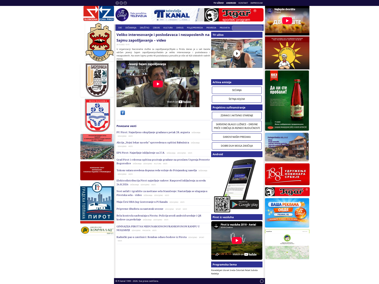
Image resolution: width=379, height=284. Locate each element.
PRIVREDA (211, 27)
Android (231, 2)
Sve (120, 27)
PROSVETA (225, 27)
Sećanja (237, 90)
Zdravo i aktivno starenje (237, 115)
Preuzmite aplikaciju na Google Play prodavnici (236, 185)
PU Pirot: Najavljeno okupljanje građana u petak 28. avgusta (153, 132)
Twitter (121, 3)
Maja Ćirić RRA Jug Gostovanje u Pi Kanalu (142, 201)
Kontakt (243, 2)
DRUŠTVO (144, 27)
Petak (248, 270)
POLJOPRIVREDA (195, 27)
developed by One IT (262, 281)
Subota (254, 270)
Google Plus (125, 3)
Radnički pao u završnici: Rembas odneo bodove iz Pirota (152, 237)
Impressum (256, 2)
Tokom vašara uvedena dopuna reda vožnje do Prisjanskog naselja (157, 170)
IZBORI (156, 27)
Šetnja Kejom (237, 99)
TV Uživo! (218, 2)
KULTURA (168, 27)
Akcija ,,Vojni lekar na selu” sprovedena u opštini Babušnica (153, 142)
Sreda (233, 270)
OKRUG (179, 27)
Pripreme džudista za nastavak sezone (140, 208)
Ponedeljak (217, 270)
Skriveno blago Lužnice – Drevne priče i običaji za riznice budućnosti (237, 126)
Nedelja (215, 273)
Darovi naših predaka (237, 137)
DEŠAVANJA (130, 27)
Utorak (226, 270)
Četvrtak (240, 270)
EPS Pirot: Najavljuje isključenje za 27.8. (141, 152)
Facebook (117, 3)
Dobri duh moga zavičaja (237, 145)
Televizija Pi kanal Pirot (131, 14)
